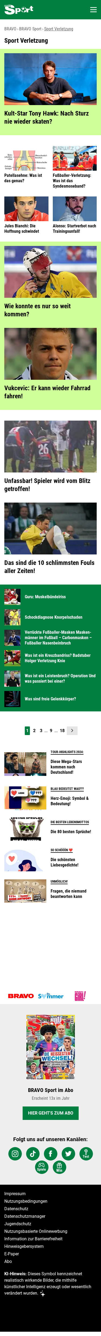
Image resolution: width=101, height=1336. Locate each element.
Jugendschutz (17, 1223)
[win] (59, 1167)
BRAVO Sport (30, 28)
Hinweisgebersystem (24, 1246)
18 (62, 730)
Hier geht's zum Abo (50, 1113)
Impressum (15, 1193)
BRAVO (10, 28)
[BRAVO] (21, 996)
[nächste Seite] (72, 730)
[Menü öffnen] (93, 9)
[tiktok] (33, 1154)
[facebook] (50, 1154)
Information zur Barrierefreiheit (33, 1238)
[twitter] (68, 1154)
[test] (86, 1154)
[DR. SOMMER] (50, 996)
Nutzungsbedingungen (25, 1201)
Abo (8, 1261)
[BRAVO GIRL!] (80, 996)
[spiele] (41, 1167)
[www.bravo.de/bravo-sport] (18, 10)
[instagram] (15, 1154)
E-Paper (11, 1253)
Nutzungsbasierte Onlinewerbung (35, 1231)
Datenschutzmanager (24, 1216)
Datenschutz (16, 1208)
